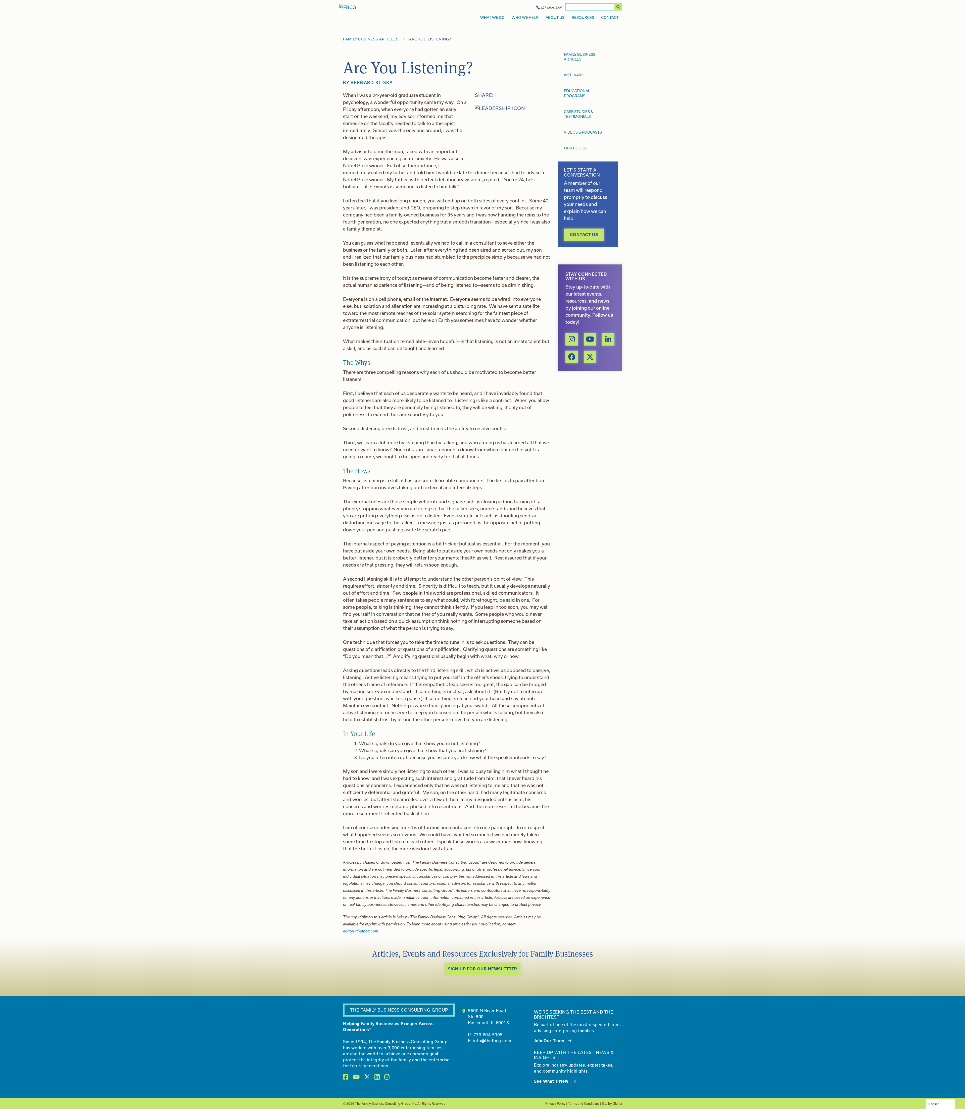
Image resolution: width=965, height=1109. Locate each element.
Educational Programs (577, 93)
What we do (492, 17)
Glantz (617, 1103)
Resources (583, 17)
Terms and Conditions (583, 1103)
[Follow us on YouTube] (590, 339)
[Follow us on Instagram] (571, 339)
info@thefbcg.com (492, 1040)
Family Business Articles (371, 39)
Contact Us (584, 234)
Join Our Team (549, 1040)
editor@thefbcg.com (360, 931)
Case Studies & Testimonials (578, 114)
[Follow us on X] (590, 357)
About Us (555, 17)
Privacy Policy (555, 1103)
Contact (610, 17)
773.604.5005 (488, 1034)
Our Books (575, 148)
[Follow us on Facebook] (571, 357)
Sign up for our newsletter (482, 968)
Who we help (525, 17)
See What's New (551, 1081)
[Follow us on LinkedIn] (608, 339)
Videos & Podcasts (583, 132)
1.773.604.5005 (551, 7)
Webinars (574, 75)
